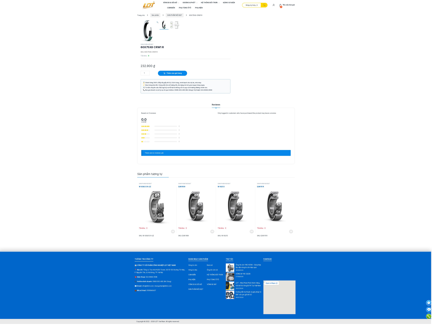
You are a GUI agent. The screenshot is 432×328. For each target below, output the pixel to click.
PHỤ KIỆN (199, 8)
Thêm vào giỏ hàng (174, 73)
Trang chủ (141, 15)
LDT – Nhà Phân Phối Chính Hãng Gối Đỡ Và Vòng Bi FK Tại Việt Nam (248, 284)
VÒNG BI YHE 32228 (243, 274)
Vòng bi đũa (192, 270)
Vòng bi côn (192, 265)
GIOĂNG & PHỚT (189, 2)
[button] (157, 22)
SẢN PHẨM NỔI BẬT (174, 15)
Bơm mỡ (210, 265)
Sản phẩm (155, 15)
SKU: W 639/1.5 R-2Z (146, 236)
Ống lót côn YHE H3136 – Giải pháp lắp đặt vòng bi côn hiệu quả (248, 266)
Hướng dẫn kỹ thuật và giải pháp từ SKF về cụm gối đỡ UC (248, 293)
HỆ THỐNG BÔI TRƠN (209, 2)
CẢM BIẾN (171, 8)
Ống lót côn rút (212, 270)
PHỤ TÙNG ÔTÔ (185, 8)
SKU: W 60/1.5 (223, 236)
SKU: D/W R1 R (262, 236)
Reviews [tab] (216, 105)
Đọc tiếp (173, 231)
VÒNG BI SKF (211, 284)
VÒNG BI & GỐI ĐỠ (170, 2)
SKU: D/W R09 (183, 236)
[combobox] (251, 5)
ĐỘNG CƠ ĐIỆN (229, 2)
